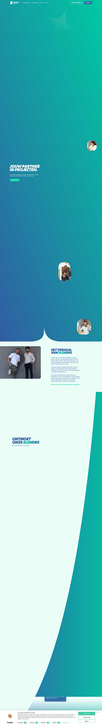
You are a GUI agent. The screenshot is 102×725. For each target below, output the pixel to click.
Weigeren (87, 721)
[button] (35, 3)
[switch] (37, 723)
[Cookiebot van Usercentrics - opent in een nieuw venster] (10, 723)
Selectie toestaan (86, 717)
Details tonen (65, 722)
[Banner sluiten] (97, 712)
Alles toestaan (87, 713)
